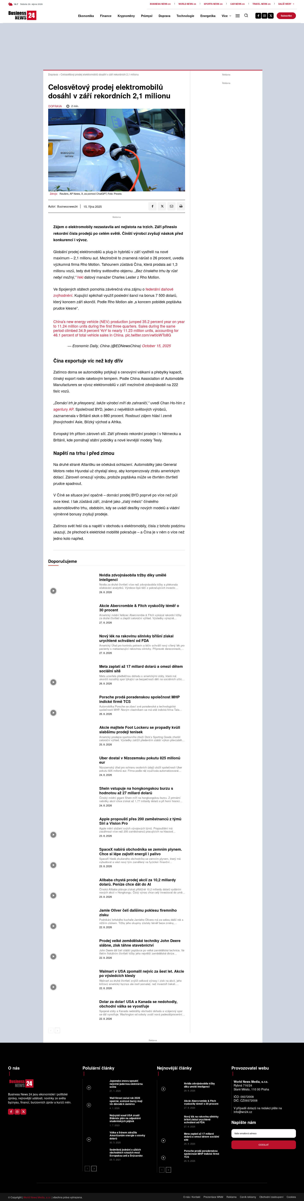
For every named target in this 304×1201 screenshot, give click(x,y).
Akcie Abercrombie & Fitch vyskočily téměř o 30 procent (139, 608)
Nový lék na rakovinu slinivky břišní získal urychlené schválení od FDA (136, 638)
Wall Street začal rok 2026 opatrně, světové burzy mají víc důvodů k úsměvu (126, 1101)
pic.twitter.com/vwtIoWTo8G (148, 335)
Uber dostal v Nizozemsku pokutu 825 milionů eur (139, 760)
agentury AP (63, 409)
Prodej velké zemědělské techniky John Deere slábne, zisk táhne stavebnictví (140, 943)
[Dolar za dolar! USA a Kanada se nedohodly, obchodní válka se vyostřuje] (72, 1009)
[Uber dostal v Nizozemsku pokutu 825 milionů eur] (72, 766)
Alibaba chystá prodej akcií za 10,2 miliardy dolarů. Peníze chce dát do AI (137, 882)
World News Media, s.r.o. (37, 1197)
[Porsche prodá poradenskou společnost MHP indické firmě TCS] (72, 705)
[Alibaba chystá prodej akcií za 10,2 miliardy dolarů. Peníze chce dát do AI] (72, 887)
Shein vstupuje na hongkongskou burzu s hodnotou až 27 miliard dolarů (136, 790)
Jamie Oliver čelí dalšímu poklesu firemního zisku (138, 912)
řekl (80, 277)
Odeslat (264, 1144)
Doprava (53, 74)
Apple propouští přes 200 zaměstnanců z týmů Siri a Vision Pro (140, 821)
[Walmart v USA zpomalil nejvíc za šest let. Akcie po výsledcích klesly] (72, 979)
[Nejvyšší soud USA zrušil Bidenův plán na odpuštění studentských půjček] (96, 1119)
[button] (246, 15)
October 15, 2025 (156, 345)
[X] (271, 16)
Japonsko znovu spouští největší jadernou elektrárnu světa (126, 1084)
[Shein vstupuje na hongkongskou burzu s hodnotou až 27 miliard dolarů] (72, 796)
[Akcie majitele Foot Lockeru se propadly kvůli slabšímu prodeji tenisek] (72, 735)
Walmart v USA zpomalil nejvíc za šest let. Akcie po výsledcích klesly (141, 973)
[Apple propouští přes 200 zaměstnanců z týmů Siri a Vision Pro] (72, 826)
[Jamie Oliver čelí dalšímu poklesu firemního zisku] (72, 918)
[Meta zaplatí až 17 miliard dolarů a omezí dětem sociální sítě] (72, 674)
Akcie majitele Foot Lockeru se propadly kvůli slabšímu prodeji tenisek (139, 730)
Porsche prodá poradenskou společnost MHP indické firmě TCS (139, 699)
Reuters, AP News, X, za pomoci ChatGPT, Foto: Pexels (91, 193)
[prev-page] (50, 1030)
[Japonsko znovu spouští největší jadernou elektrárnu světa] (96, 1085)
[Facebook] (258, 16)
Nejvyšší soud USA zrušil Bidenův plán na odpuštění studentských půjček (125, 1118)
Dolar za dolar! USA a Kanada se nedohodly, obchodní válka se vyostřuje (138, 1004)
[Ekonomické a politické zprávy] (15, 15)
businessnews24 (67, 206)
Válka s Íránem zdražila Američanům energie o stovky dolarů (127, 1135)
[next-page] (57, 1030)
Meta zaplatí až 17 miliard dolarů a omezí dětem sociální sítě (141, 669)
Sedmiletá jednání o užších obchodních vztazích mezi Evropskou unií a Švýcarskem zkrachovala (127, 1154)
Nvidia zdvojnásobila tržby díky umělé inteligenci (132, 577)
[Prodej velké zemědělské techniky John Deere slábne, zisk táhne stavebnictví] (72, 948)
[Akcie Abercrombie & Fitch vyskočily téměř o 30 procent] (72, 613)
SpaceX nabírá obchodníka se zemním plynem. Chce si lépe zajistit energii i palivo (140, 851)
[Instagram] (264, 16)
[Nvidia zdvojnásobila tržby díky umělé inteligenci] (72, 583)
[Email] (171, 206)
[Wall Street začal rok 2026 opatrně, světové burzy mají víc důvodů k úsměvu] (96, 1102)
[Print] (181, 206)
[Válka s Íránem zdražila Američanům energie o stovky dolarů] (96, 1137)
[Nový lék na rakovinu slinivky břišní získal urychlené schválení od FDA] (72, 644)
